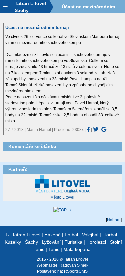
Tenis (53, 249)
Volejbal (90, 234)
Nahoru (114, 220)
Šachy (31, 242)
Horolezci (96, 242)
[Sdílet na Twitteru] (95, 129)
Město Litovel (62, 197)
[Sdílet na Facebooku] (88, 129)
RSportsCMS (76, 271)
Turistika (73, 242)
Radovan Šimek (73, 265)
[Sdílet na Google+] (103, 129)
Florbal (109, 234)
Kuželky (13, 242)
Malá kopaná (77, 249)
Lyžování (51, 242)
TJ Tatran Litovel (22, 234)
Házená (52, 234)
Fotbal (71, 234)
